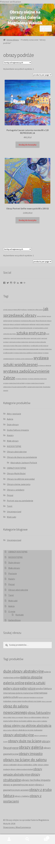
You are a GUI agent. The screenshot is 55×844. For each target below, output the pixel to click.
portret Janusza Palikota (11, 328)
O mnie (11, 611)
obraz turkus (7, 730)
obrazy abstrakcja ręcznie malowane (27, 730)
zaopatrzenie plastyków (35, 387)
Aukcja (10, 419)
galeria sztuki (35, 683)
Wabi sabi (11, 516)
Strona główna (12, 40)
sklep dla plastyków (9, 334)
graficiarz (24, 310)
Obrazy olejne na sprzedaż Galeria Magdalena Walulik (25, 17)
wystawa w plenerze (44, 365)
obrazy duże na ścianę (24, 740)
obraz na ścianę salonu (22, 721)
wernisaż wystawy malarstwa (18, 342)
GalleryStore (14, 620)
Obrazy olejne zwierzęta (18, 484)
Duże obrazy (13, 424)
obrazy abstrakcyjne (18, 734)
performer (32, 324)
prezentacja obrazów (26, 328)
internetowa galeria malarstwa (18, 692)
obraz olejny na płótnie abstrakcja (27, 725)
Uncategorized (14, 511)
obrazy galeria (31, 747)
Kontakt (20, 614)
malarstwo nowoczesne (12, 701)
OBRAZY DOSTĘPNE (16, 468)
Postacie (12, 573)
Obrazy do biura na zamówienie (22, 457)
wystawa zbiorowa (21, 379)
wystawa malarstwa (9, 349)
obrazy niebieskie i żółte (27, 764)
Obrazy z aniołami (15, 489)
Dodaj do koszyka (27, 144)
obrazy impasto (31, 753)
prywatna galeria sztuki (40, 328)
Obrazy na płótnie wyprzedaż (21, 479)
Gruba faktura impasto (18, 430)
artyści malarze (8, 310)
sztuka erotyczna (31, 332)
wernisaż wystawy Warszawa (12, 346)
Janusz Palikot (41, 316)
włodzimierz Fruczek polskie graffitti (15, 387)
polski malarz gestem (43, 324)
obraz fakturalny (39, 712)
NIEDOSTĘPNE (14, 446)
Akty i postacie (14, 413)
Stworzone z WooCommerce (17, 827)
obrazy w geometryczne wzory (19, 784)
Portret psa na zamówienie (20, 500)
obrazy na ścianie (15, 324)
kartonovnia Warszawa (28, 321)
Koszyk (42, 837)
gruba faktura (44, 688)
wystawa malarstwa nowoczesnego (27, 349)
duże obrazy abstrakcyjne (23, 671)
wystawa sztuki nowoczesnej (24, 359)
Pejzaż (10, 495)
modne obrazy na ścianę (31, 701)
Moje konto (9, 839)
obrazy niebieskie (10, 765)
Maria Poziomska (41, 321)
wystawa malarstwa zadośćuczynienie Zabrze (27, 353)
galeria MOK (17, 310)
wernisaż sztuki (36, 338)
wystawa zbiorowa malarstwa (37, 379)
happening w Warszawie (35, 310)
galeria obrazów (31, 677)
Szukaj (27, 839)
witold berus (26, 346)
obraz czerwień (47, 701)
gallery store (11, 688)
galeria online (13, 682)
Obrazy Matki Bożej (16, 473)
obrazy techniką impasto (35, 780)
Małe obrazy (12, 440)
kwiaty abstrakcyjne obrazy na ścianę (30, 697)
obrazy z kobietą (22, 796)
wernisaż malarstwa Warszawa (20, 338)
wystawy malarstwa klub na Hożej (14, 383)
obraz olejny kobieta (40, 721)
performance (25, 324)
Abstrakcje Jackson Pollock (23, 462)
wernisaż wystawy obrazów (37, 342)
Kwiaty (10, 435)
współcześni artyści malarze (39, 346)
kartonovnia (17, 321)
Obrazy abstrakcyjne (17, 451)
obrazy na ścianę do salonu (25, 759)
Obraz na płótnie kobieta (32, 717)
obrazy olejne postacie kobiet (21, 769)
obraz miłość (7, 717)
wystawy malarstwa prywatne (34, 383)
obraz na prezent (17, 717)
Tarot (9, 506)
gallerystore (28, 688)
